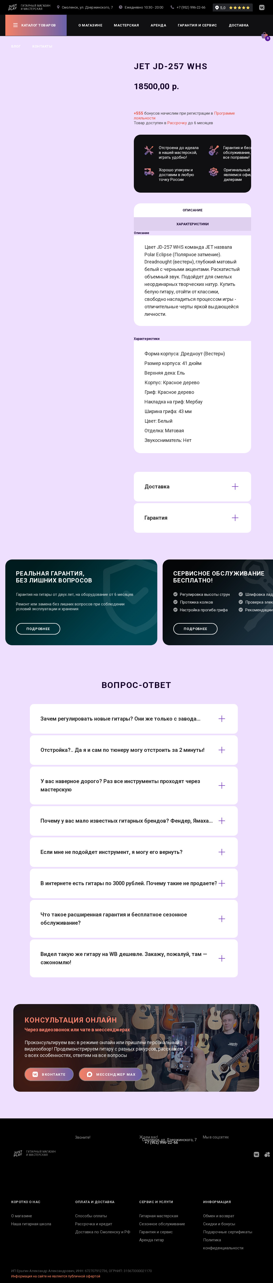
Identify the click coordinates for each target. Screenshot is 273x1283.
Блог (16, 46)
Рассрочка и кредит (93, 1224)
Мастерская (126, 25)
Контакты (42, 46)
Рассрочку (177, 122)
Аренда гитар (151, 1240)
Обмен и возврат (218, 1216)
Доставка (239, 25)
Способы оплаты (91, 1216)
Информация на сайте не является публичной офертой (55, 1276)
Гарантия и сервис (197, 25)
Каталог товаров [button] (38, 25)
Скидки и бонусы (219, 1224)
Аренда (158, 25)
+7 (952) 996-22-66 (191, 7)
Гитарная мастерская (158, 1216)
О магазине (90, 25)
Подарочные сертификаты (227, 1232)
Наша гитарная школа (31, 1224)
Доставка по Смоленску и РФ (102, 1232)
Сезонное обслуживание (162, 1224)
